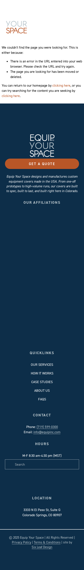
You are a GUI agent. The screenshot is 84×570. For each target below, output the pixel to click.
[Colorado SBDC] (21, 217)
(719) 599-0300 (47, 427)
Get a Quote (42, 163)
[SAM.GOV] (21, 231)
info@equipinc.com (47, 432)
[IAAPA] (63, 217)
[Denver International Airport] (49, 217)
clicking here (61, 85)
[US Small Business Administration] (35, 231)
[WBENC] (49, 231)
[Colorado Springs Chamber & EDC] (35, 217)
